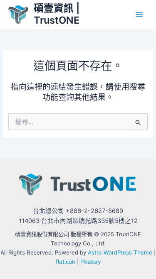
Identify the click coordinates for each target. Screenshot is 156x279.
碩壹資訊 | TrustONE (56, 14)
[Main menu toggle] (139, 14)
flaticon (65, 261)
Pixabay (90, 261)
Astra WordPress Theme (120, 252)
